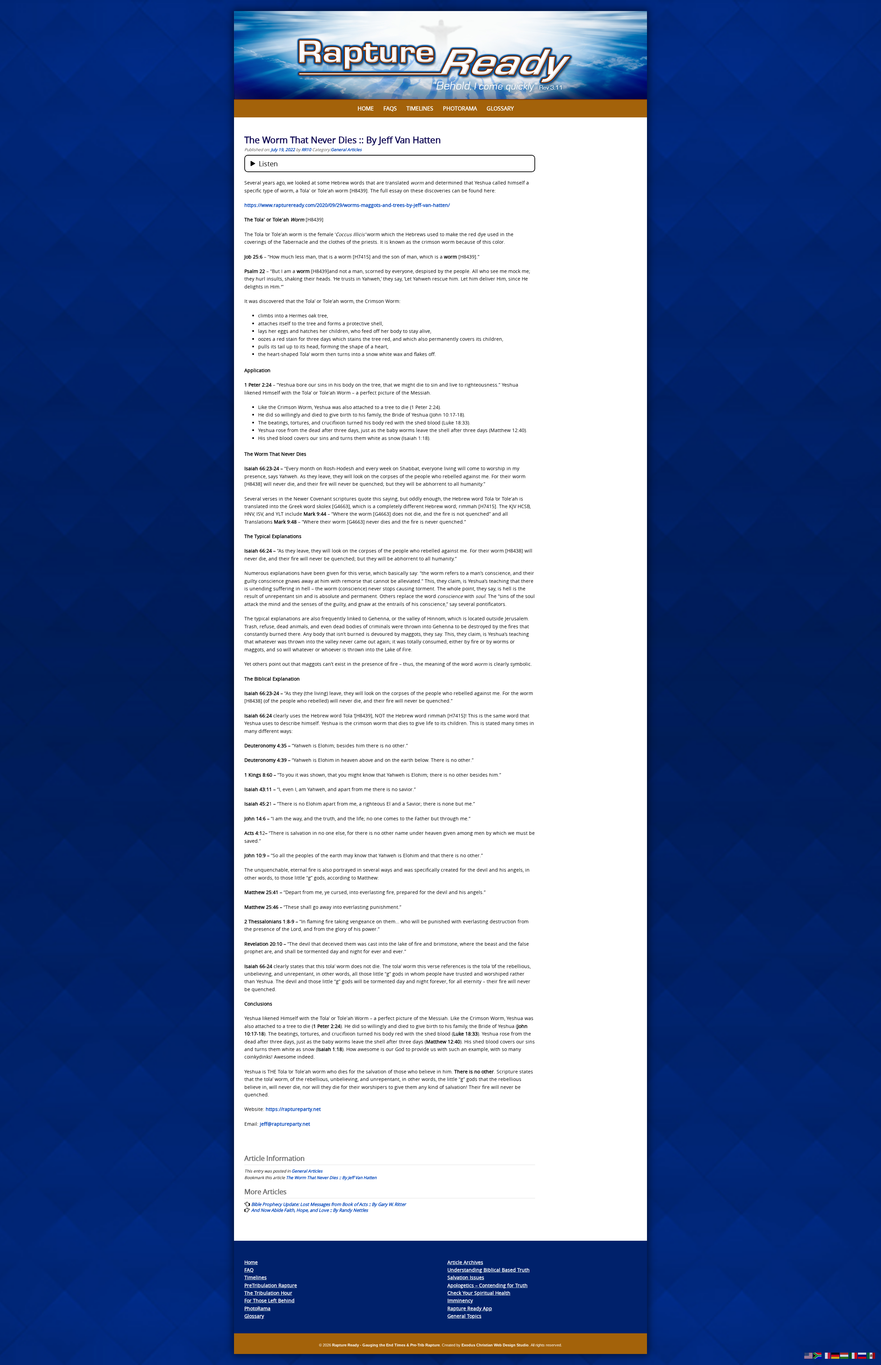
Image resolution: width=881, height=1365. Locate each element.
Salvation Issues (465, 1277)
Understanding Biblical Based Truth (488, 1270)
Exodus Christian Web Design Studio (495, 1345)
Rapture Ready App (469, 1308)
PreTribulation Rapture (270, 1285)
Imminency (460, 1300)
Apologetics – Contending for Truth (487, 1285)
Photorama (460, 108)
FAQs (390, 108)
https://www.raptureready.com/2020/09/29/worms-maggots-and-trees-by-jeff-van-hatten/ (347, 205)
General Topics (464, 1316)
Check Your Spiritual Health (478, 1293)
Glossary (500, 108)
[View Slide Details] (440, 55)
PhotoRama (257, 1308)
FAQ (249, 1270)
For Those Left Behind (269, 1300)
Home (366, 108)
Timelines (419, 108)
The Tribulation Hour (268, 1293)
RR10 (306, 149)
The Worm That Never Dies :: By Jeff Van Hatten (331, 1177)
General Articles (346, 149)
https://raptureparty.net (293, 1109)
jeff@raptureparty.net (285, 1124)
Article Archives (465, 1262)
